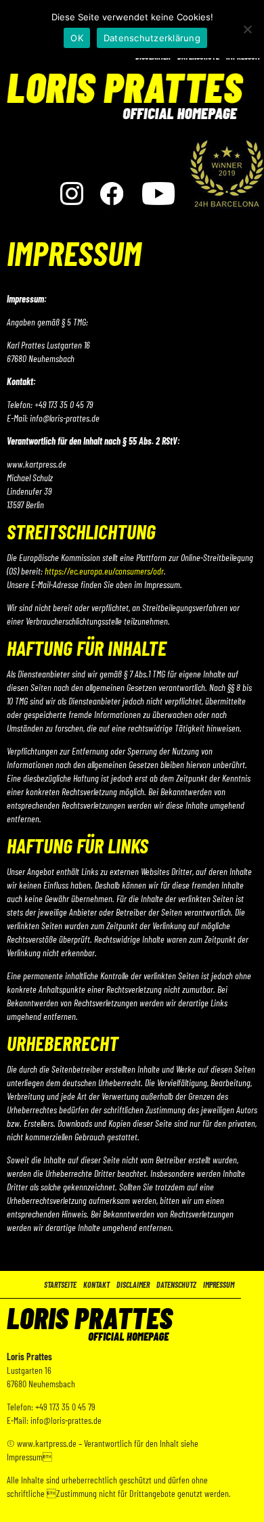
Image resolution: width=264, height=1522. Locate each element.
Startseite (60, 1284)
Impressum (218, 1284)
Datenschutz (176, 1284)
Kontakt (96, 1284)
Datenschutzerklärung (152, 37)
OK (76, 37)
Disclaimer (133, 1284)
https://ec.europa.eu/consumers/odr (104, 571)
